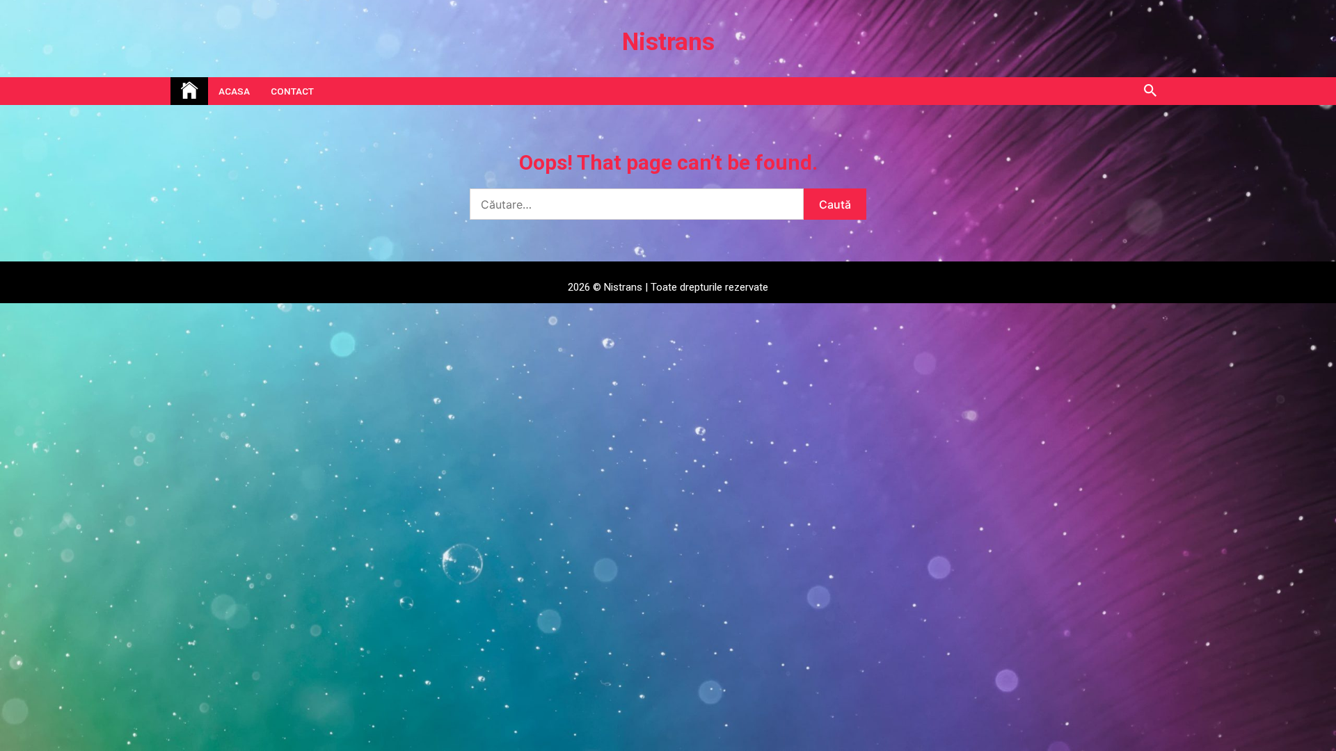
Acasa (234, 91)
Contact (292, 91)
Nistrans (668, 42)
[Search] (1150, 91)
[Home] (189, 91)
